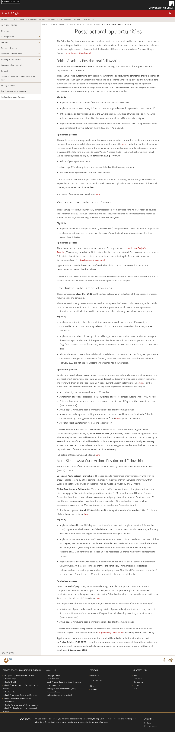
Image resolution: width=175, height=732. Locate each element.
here (124, 144)
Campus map (138, 682)
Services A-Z (95, 675)
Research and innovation (32, 19)
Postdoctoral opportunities (13, 96)
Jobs (135, 675)
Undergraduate (7, 36)
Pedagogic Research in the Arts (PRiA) (61, 688)
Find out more (150, 725)
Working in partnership (59, 19)
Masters (4, 42)
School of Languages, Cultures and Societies (20, 695)
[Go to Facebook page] (164, 660)
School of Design (10, 678)
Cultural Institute (53, 685)
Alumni (136, 688)
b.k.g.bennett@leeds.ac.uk (78, 53)
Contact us (88, 19)
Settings (147, 722)
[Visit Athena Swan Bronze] (8, 660)
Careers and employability (12, 65)
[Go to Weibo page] (170, 660)
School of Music (9, 701)
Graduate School (53, 678)
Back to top (8, 653)
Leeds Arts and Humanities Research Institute (64, 682)
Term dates (137, 678)
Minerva (93, 686)
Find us (136, 685)
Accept (149, 718)
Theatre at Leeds (53, 691)
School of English (10, 13)
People (77, 19)
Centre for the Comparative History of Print (18, 78)
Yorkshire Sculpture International (59, 695)
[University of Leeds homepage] (161, 5)
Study (12, 19)
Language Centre (53, 675)
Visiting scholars (8, 85)
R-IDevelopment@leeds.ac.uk (91, 260)
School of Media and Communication (17, 698)
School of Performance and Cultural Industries (21, 704)
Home (4, 19)
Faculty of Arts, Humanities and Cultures (61, 24)
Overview (5, 30)
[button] (170, 13)
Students (93, 689)
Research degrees (9, 48)
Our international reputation (13, 90)
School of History (10, 691)
